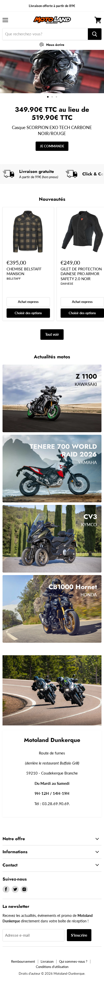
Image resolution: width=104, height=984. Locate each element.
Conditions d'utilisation (52, 967)
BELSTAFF (14, 278)
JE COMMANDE (52, 146)
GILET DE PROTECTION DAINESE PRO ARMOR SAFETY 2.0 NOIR (81, 274)
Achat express (28, 302)
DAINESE (67, 283)
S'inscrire (79, 935)
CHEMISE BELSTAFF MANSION (24, 271)
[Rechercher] (94, 34)
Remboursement (23, 961)
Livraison (47, 961)
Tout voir (52, 334)
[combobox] (45, 34)
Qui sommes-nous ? (73, 961)
